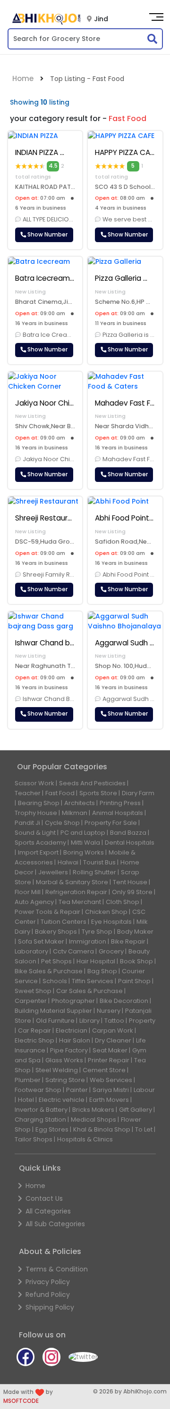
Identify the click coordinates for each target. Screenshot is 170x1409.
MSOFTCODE (21, 1401)
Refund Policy (48, 1294)
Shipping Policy (50, 1307)
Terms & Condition (57, 1269)
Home (23, 78)
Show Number (47, 234)
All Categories (48, 1211)
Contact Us (44, 1198)
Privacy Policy (48, 1282)
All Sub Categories (55, 1224)
